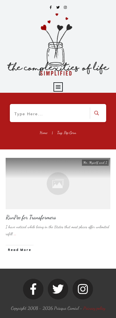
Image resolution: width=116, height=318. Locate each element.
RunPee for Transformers (31, 217)
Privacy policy (94, 308)
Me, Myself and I (95, 162)
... (15, 233)
